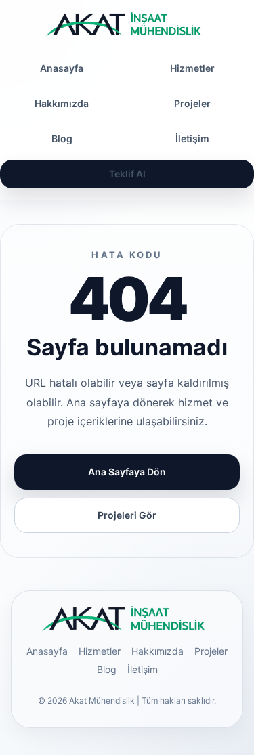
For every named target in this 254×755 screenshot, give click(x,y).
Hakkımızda (62, 103)
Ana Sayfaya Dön (127, 471)
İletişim (142, 669)
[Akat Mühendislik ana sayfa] (127, 24)
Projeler (211, 651)
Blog (61, 138)
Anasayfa (61, 68)
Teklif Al (127, 173)
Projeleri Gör (127, 515)
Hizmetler (100, 651)
